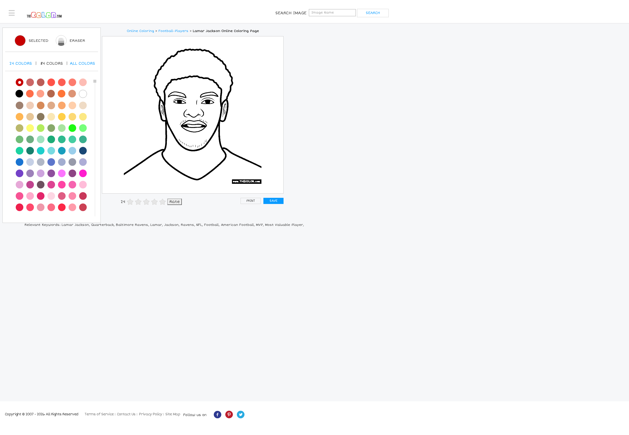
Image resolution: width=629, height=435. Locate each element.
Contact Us (126, 414)
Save (273, 201)
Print (250, 201)
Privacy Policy (150, 414)
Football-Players (173, 31)
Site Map (172, 414)
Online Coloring (140, 31)
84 (51, 63)
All (82, 63)
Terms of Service (99, 414)
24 (20, 63)
